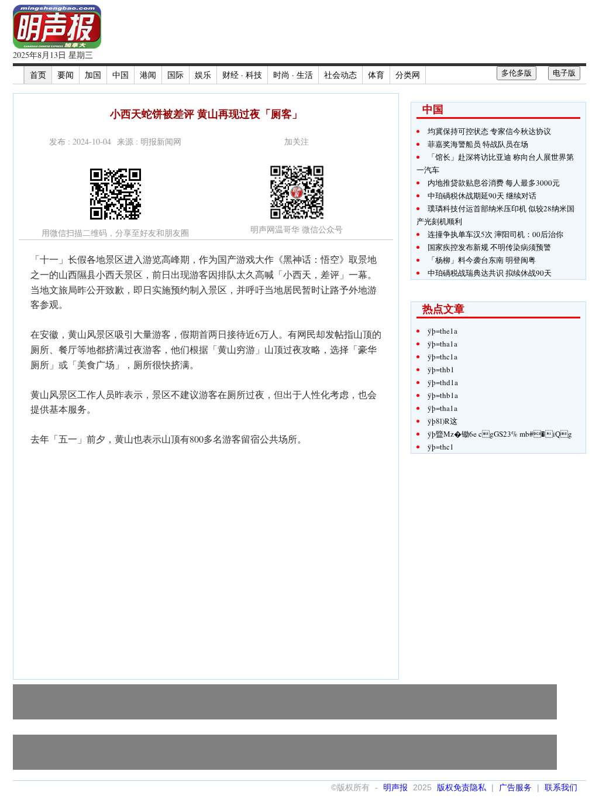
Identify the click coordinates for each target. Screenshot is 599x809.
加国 (93, 74)
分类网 (407, 74)
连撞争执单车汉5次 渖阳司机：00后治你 (495, 234)
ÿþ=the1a (442, 330)
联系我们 (561, 787)
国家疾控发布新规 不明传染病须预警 (489, 247)
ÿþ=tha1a (442, 343)
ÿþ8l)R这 (442, 421)
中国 (120, 74)
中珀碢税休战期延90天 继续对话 (482, 195)
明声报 (395, 787)
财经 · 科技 (242, 74)
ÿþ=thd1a (443, 382)
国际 (175, 74)
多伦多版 (516, 72)
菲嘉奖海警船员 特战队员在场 (478, 144)
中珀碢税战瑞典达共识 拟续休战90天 (490, 273)
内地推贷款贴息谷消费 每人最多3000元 (494, 182)
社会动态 (340, 74)
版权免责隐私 (461, 787)
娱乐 (203, 74)
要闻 (65, 74)
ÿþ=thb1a (443, 395)
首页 (38, 74)
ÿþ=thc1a (442, 356)
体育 (376, 74)
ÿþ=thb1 (441, 369)
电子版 (564, 72)
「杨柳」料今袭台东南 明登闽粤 (482, 260)
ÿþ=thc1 (441, 446)
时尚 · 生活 (293, 74)
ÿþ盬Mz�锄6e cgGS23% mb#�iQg (500, 434)
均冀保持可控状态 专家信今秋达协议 (489, 131)
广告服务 (515, 787)
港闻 (148, 74)
